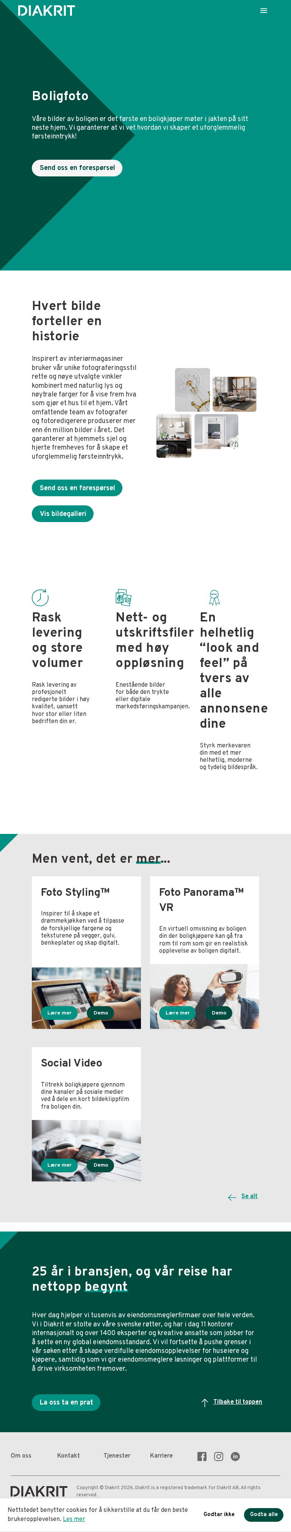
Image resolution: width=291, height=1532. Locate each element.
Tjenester (116, 1456)
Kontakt (68, 1456)
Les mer (74, 1519)
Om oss (21, 1456)
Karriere (161, 1456)
